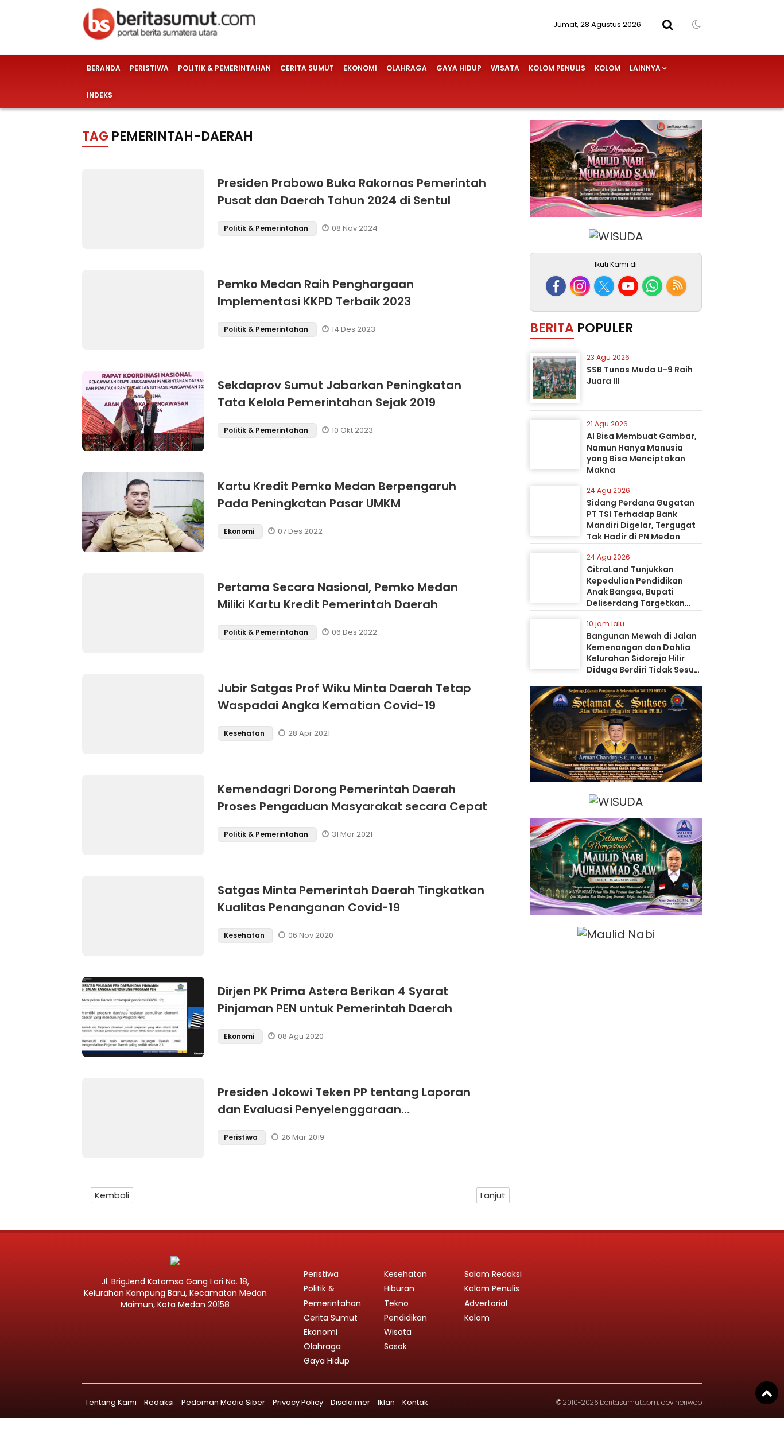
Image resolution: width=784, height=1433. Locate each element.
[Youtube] (628, 286)
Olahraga (406, 68)
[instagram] (580, 286)
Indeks (99, 95)
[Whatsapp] (652, 286)
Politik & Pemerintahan (224, 68)
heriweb (688, 1402)
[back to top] (766, 1392)
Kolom (607, 68)
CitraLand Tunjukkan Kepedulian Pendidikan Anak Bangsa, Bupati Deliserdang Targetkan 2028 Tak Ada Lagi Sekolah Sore (643, 597)
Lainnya (645, 68)
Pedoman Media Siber (223, 1402)
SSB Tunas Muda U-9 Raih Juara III (640, 375)
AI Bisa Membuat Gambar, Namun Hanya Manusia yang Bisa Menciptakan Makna (642, 453)
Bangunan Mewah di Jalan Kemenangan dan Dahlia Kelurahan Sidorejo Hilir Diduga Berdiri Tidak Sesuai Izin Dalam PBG (644, 658)
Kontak (415, 1402)
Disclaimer (350, 1402)
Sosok (395, 1346)
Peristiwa (149, 68)
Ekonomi (360, 68)
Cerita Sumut (307, 68)
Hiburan (399, 1288)
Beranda (104, 68)
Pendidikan (405, 1317)
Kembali (112, 1195)
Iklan (386, 1402)
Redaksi (159, 1402)
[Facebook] (556, 286)
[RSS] (676, 286)
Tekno (396, 1303)
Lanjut (493, 1195)
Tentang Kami (111, 1402)
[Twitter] (604, 286)
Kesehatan (245, 733)
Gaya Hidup (459, 68)
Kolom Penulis (557, 68)
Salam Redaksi (493, 1274)
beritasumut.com (629, 1402)
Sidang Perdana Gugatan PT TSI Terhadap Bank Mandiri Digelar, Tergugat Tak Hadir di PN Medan (641, 519)
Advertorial (485, 1303)
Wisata (505, 68)
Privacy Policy (298, 1402)
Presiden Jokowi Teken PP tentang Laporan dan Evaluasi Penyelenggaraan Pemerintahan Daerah (344, 1109)
